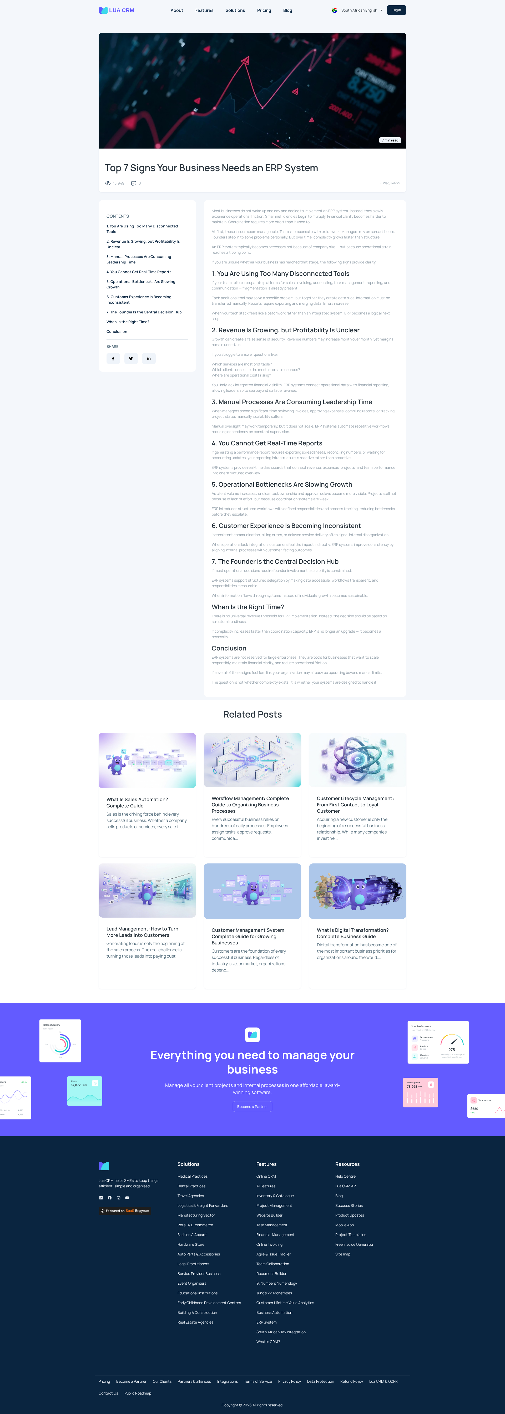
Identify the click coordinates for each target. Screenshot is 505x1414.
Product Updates (349, 1215)
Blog (287, 10)
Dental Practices (191, 1185)
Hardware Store (191, 1244)
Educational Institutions (198, 1292)
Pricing (264, 10)
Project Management (274, 1205)
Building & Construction (197, 1312)
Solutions (235, 10)
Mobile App (344, 1224)
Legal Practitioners (193, 1263)
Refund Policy (351, 1381)
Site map (342, 1254)
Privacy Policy (289, 1381)
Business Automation (274, 1312)
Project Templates (350, 1234)
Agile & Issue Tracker (273, 1254)
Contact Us (108, 1393)
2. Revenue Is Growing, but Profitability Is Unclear (143, 244)
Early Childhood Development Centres (209, 1302)
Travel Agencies (191, 1195)
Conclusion (117, 331)
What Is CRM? (268, 1341)
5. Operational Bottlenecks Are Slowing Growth (141, 284)
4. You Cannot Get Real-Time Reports (139, 271)
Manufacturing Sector (196, 1215)
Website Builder (269, 1215)
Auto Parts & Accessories (199, 1254)
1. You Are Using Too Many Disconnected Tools (142, 228)
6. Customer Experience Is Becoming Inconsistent (139, 299)
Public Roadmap (137, 1393)
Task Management (271, 1224)
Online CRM (266, 1176)
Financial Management (275, 1234)
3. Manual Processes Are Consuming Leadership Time (139, 259)
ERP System (266, 1322)
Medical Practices (193, 1176)
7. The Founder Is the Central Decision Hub (144, 311)
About (177, 10)
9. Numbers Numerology (276, 1283)
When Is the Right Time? (128, 321)
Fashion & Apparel (192, 1234)
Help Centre (345, 1176)
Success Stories (349, 1205)
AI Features (265, 1185)
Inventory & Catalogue (275, 1195)
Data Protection (320, 1381)
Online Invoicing (269, 1244)
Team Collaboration (272, 1263)
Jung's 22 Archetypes (274, 1292)
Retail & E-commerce (195, 1224)
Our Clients (162, 1381)
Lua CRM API (345, 1185)
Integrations (227, 1381)
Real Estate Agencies (195, 1322)
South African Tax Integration (281, 1331)
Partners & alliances (194, 1381)
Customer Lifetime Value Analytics (285, 1302)
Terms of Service (258, 1381)
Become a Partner (252, 1106)
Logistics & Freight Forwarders (203, 1205)
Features (204, 10)
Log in (396, 10)
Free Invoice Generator (354, 1244)
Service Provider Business (199, 1273)
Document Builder (271, 1273)
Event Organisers (192, 1283)
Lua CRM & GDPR (383, 1381)
